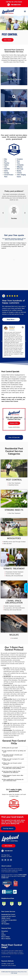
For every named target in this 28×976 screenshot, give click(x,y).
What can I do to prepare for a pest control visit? (13, 759)
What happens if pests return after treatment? (13, 776)
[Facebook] (11, 860)
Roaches (6, 163)
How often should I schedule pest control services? (12, 755)
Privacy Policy (17, 971)
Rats (5, 161)
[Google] (2, 860)
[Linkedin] (5, 860)
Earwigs (6, 173)
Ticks (18, 163)
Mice (5, 159)
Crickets (19, 173)
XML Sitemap (14, 973)
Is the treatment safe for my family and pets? (14, 751)
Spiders (6, 165)
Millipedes (20, 167)
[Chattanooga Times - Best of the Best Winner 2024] (15, 882)
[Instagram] (8, 860)
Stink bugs (20, 169)
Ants (5, 167)
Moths (6, 171)
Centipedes (20, 165)
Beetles (19, 171)
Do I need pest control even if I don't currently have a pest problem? (14, 767)
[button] (25, 11)
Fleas (18, 161)
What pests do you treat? (10, 748)
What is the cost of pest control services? (12, 763)
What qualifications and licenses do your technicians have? (13, 780)
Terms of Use (24, 971)
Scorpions (20, 159)
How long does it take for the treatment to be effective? (11, 771)
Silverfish (7, 169)
